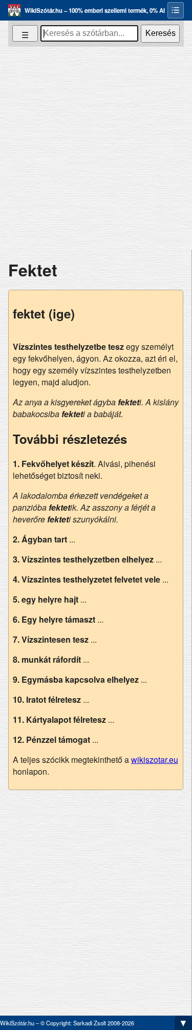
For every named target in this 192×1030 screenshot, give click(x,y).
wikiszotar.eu (154, 759)
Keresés (160, 33)
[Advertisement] (96, 148)
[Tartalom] (175, 10)
